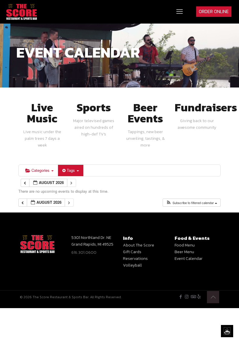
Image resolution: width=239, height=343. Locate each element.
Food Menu (185, 245)
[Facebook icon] (180, 296)
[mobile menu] (179, 12)
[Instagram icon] (186, 296)
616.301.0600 (83, 252)
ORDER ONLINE (214, 11)
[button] (191, 203)
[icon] (199, 296)
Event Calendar (189, 259)
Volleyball (132, 265)
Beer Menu (184, 252)
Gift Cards (132, 252)
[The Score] (22, 11)
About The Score (138, 245)
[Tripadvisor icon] (193, 296)
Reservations (135, 259)
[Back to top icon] (213, 297)
